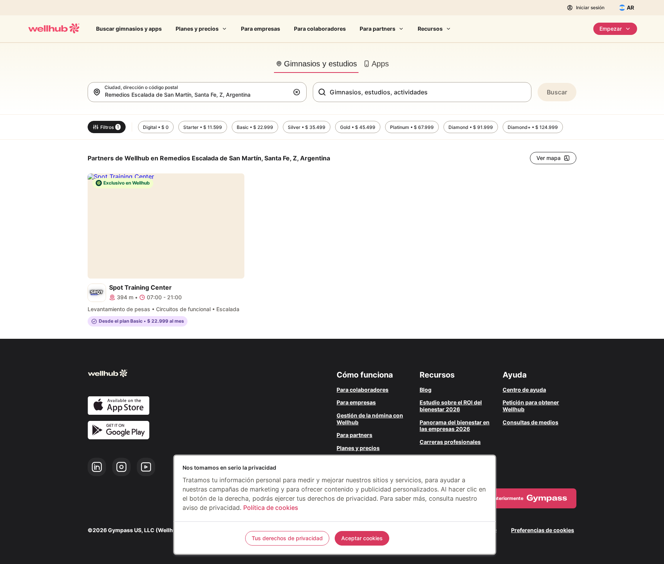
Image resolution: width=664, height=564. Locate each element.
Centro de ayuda (524, 389)
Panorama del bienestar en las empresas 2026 (455, 425)
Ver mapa (548, 158)
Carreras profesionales (450, 442)
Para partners (377, 28)
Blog (426, 389)
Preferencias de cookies (542, 530)
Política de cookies (270, 507)
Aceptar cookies (362, 538)
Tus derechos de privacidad (287, 538)
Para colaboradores (320, 28)
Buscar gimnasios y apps (129, 28)
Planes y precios (197, 28)
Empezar (610, 28)
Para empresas (260, 28)
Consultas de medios (530, 422)
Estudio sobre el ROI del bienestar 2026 (451, 405)
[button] (298, 92)
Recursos (430, 28)
